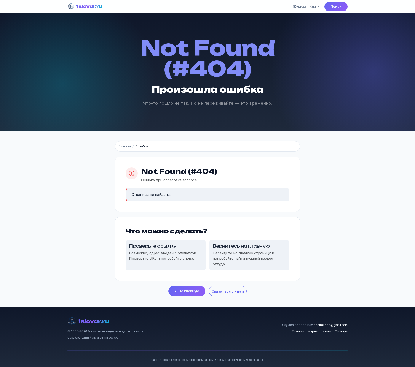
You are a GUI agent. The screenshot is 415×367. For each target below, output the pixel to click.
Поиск (336, 6)
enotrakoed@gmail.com (331, 325)
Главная (125, 146)
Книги (314, 6)
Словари (341, 331)
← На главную (186, 291)
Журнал (299, 6)
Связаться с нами (228, 291)
